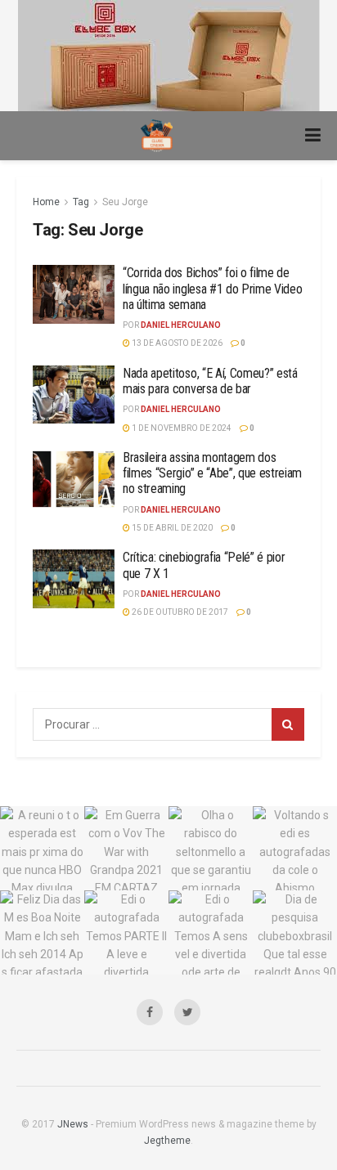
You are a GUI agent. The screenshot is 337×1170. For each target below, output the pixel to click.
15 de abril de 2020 (171, 527)
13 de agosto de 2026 (176, 342)
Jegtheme (167, 1140)
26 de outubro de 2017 (179, 611)
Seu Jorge (125, 202)
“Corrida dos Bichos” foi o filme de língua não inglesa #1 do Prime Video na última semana (212, 288)
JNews (72, 1124)
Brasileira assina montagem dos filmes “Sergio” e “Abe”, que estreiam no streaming (212, 473)
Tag (81, 202)
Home (46, 202)
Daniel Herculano (181, 325)
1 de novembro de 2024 (180, 428)
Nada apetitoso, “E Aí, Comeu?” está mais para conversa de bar (210, 381)
